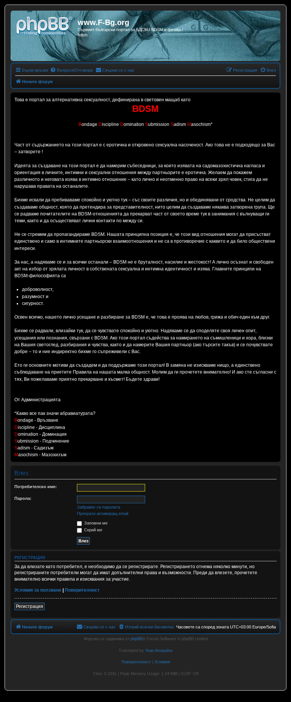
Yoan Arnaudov (159, 650)
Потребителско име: (35, 486)
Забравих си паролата (98, 507)
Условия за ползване (37, 590)
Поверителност (82, 590)
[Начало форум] (45, 25)
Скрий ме (92, 530)
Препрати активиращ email (102, 513)
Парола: (22, 498)
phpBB (136, 638)
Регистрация (29, 606)
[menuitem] (71, 70)
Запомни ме (95, 523)
